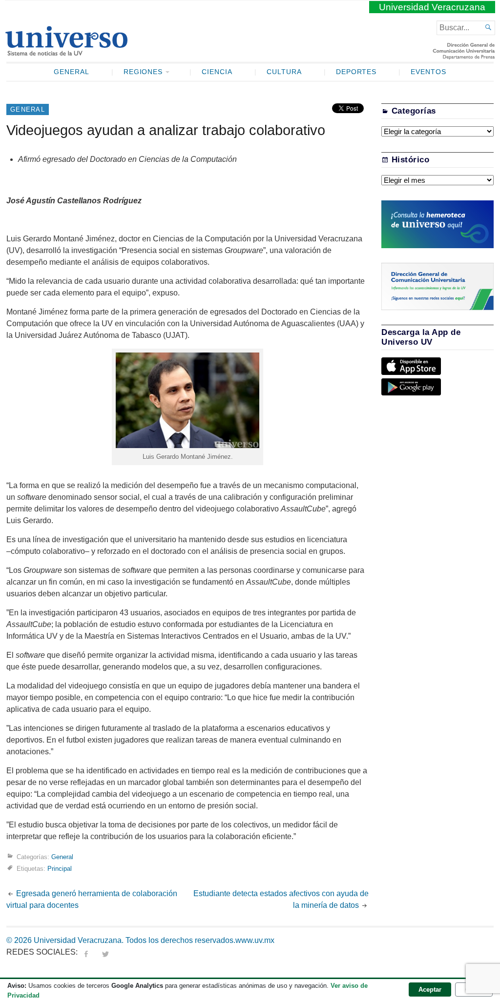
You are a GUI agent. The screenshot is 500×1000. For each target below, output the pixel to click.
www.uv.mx (254, 940)
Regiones (143, 72)
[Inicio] (66, 51)
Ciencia (217, 72)
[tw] (105, 952)
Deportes (356, 72)
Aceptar (429, 989)
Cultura (284, 72)
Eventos (428, 72)
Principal (59, 868)
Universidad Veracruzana (432, 7)
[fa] (86, 952)
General (71, 72)
